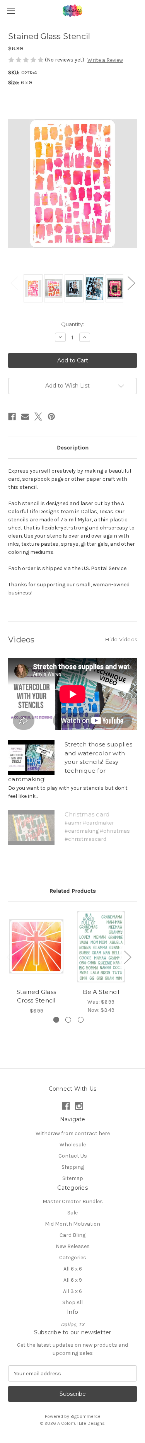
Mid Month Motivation (72, 1224)
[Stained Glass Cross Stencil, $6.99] (36, 946)
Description (73, 447)
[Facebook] (12, 416)
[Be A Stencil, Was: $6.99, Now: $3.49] (101, 946)
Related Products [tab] (72, 890)
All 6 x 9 (72, 1280)
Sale (72, 1212)
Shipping (72, 1167)
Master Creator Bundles (73, 1201)
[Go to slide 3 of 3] (81, 1020)
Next (131, 282)
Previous (14, 282)
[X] (38, 416)
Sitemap (72, 1178)
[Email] (25, 416)
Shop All (72, 1302)
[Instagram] (79, 1106)
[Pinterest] (51, 416)
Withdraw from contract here (73, 1133)
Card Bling (72, 1235)
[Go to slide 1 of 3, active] (56, 1020)
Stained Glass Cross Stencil (36, 996)
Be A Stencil (101, 992)
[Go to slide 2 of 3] (68, 1020)
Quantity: (72, 324)
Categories (72, 1257)
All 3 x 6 (72, 1291)
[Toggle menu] (10, 10)
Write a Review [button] (105, 60)
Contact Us (72, 1156)
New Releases (73, 1246)
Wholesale (73, 1144)
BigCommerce (85, 1416)
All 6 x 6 (72, 1268)
